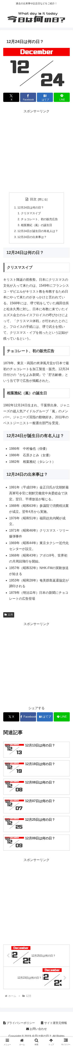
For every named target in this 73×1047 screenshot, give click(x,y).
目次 (33, 199)
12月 (10, 614)
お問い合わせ (38, 1028)
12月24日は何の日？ (30, 207)
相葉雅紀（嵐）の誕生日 (36, 225)
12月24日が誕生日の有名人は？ (37, 231)
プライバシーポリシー (20, 1022)
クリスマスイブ (31, 213)
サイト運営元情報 (55, 1022)
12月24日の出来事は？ (32, 237)
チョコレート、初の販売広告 (39, 219)
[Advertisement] (36, 151)
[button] (65, 702)
